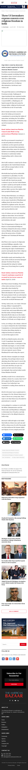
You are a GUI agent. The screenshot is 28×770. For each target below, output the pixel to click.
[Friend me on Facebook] (3, 658)
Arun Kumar (5, 27)
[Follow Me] (10, 658)
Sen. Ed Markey (6, 457)
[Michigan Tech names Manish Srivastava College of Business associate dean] (14, 530)
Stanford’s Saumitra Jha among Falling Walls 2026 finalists (14, 519)
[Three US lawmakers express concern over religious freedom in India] (14, 38)
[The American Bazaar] (14, 2)
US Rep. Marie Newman (18, 457)
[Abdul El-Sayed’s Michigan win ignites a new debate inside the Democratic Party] (14, 572)
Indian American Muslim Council (10, 450)
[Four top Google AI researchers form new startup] (14, 595)
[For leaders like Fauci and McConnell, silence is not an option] (14, 552)
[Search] (25, 2)
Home (3, 11)
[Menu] (3, 2)
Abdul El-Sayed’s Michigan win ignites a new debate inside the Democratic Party (13, 583)
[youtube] (17, 658)
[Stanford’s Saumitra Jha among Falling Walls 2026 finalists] (14, 509)
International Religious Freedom (10, 452)
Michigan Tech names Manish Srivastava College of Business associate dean (11, 540)
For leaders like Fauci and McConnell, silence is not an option (13, 561)
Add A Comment (14, 611)
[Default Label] (14, 658)
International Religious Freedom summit (12, 455)
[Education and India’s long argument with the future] (14, 489)
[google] (7, 658)
